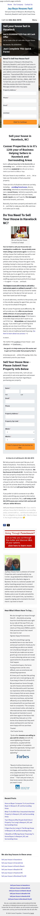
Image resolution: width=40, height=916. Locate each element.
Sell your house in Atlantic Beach (13, 866)
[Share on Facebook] (4, 525)
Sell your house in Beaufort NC (12, 869)
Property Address (10, 90)
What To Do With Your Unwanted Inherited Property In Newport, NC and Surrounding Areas (19, 814)
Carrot (32, 913)
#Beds (8, 429)
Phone (6, 98)
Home (10, 4)
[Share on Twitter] (8, 525)
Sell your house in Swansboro (12, 859)
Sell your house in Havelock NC (12, 873)
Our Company (18, 4)
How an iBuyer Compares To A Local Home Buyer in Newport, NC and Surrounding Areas (19, 806)
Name (7, 388)
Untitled (6, 113)
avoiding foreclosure (19, 187)
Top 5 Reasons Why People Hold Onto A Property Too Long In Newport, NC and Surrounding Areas (18, 822)
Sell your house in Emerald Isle (12, 863)
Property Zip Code (12, 421)
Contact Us (29, 4)
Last (22, 395)
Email (5, 105)
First (6, 395)
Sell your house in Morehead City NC (14, 876)
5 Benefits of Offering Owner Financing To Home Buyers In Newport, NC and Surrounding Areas (19, 836)
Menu (34, 20)
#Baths (8, 436)
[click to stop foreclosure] (20, 539)
